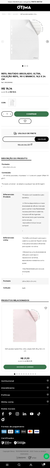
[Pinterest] (10, 414)
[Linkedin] (24, 414)
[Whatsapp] (46, 456)
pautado (15, 14)
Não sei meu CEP (24, 145)
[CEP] (25, 137)
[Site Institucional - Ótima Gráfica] (3, 419)
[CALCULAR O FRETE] (42, 139)
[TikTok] (39, 414)
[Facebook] (3, 414)
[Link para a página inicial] (4, 14)
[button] (7, 464)
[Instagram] (17, 414)
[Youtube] (31, 414)
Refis (9, 14)
